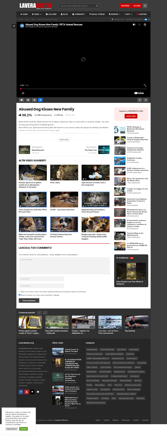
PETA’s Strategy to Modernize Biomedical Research (135, 129)
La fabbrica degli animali (119, 376)
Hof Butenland (91, 372)
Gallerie (137, 367)
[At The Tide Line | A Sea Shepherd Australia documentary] (58, 377)
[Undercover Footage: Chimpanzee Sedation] (120, 150)
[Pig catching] (136, 322)
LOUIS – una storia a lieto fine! (62, 210)
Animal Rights (133, 349)
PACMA (89, 385)
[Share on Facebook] (40, 100)
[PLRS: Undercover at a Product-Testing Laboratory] (120, 171)
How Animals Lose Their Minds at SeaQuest (129, 283)
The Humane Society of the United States (100, 394)
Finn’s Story (55, 183)
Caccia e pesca (132, 358)
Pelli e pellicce (100, 385)
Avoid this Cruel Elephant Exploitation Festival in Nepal (137, 201)
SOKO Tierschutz (118, 389)
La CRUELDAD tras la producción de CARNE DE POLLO (137, 245)
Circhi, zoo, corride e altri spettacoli (98, 363)
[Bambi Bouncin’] (40, 150)
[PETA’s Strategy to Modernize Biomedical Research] (120, 129)
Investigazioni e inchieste (136, 372)
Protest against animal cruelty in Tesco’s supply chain (28, 332)
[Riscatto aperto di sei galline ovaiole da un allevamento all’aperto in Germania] (33, 172)
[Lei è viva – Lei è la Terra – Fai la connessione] (110, 322)
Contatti (145, 420)
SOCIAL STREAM (98, 14)
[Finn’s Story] (64, 172)
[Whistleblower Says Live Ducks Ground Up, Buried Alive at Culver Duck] (120, 212)
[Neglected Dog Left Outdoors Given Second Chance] (96, 199)
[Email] (38, 392)
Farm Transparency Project (123, 367)
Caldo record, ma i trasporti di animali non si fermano (72, 389)
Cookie (136, 420)
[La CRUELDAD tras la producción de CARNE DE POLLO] (120, 246)
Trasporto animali (92, 398)
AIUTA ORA (131, 116)
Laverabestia (134, 376)
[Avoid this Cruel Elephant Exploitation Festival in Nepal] (120, 202)
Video (114, 398)
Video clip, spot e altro (126, 398)
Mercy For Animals (93, 380)
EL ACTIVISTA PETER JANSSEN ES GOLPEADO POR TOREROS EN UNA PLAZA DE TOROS (73, 363)
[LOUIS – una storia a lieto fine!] (64, 199)
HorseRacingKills (105, 372)
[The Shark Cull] (88, 150)
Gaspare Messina (61, 420)
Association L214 (117, 358)
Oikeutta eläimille (125, 380)
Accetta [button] (23, 429)
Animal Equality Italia (107, 349)
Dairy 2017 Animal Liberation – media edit (56, 332)
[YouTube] (26, 392)
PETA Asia (118, 385)
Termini (106, 420)
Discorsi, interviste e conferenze (123, 363)
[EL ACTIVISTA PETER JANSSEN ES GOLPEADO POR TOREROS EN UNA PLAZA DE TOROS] (58, 362)
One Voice (138, 380)
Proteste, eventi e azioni (133, 385)
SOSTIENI (143, 14)
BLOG (65, 14)
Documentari (142, 363)
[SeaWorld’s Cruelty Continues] (120, 161)
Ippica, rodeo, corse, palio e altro (97, 376)
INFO (128, 14)
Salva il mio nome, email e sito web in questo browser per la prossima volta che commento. (53, 292)
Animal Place (121, 349)
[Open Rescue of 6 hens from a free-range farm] (96, 172)
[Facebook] (21, 392)
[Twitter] (32, 392)
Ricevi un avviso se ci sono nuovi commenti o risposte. (40, 295)
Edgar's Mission (92, 367)
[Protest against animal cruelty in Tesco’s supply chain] (30, 322)
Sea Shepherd (105, 389)
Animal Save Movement (94, 354)
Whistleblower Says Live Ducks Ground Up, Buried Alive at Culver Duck (137, 212)
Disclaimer (126, 420)
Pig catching (130, 331)
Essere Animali (106, 367)
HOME (25, 14)
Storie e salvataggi (134, 389)
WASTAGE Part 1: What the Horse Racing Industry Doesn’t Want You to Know (73, 402)
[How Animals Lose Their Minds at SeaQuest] (131, 271)
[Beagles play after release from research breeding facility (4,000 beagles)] (96, 224)
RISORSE (115, 14)
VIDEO (37, 14)
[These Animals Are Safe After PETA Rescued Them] (33, 199)
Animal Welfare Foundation (114, 354)
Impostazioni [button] (12, 429)
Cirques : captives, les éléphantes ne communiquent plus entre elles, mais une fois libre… (82, 332)
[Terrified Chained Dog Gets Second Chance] (64, 224)
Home (20, 19)
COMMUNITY (79, 14)
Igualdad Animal (119, 372)
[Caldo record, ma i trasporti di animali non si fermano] (58, 390)
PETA (33, 19)
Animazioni (130, 354)
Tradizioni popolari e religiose (126, 394)
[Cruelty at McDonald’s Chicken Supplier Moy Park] (120, 140)
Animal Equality (92, 349)
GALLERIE (52, 14)
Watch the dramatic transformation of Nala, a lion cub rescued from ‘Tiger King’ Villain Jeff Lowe (32, 236)
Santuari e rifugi (92, 389)
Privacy (115, 420)
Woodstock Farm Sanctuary (96, 403)
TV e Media (105, 398)
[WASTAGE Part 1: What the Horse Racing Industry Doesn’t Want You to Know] (58, 400)
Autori (27, 19)
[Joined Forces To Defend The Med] (58, 352)
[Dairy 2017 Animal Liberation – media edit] (57, 322)
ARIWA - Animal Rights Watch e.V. (98, 358)
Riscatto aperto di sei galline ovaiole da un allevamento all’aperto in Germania (30, 185)
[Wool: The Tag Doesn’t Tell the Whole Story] (120, 181)
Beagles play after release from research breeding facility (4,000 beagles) (94, 236)
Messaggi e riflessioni (110, 380)
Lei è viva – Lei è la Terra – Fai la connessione (108, 332)
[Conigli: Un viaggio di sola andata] (120, 191)
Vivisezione (140, 398)
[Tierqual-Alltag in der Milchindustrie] (120, 236)
